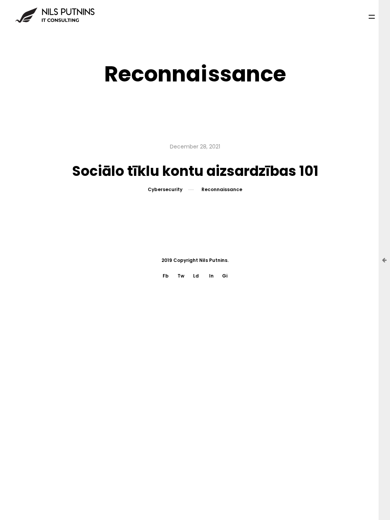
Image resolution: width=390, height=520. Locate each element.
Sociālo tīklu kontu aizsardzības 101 (195, 171)
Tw (180, 276)
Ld (196, 276)
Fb (166, 276)
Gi (224, 276)
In (211, 276)
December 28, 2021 (195, 146)
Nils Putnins (213, 260)
